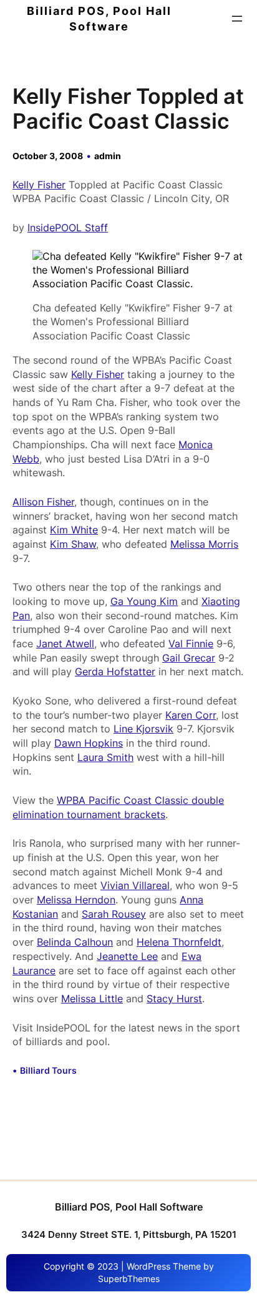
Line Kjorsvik (143, 728)
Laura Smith (105, 757)
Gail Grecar (188, 658)
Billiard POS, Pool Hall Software (129, 1207)
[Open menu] (237, 18)
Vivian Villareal (135, 885)
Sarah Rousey (114, 914)
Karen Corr (190, 715)
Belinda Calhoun (75, 942)
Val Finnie (190, 643)
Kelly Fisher (38, 184)
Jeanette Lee (127, 956)
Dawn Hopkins (88, 743)
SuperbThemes (129, 1278)
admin (107, 155)
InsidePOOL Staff (67, 227)
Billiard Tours (48, 1070)
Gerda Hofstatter (115, 671)
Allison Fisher (43, 502)
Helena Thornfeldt (179, 942)
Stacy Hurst (174, 998)
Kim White (74, 530)
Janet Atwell (65, 643)
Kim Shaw (73, 544)
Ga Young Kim (144, 601)
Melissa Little (92, 998)
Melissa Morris (204, 544)
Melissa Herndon (76, 899)
